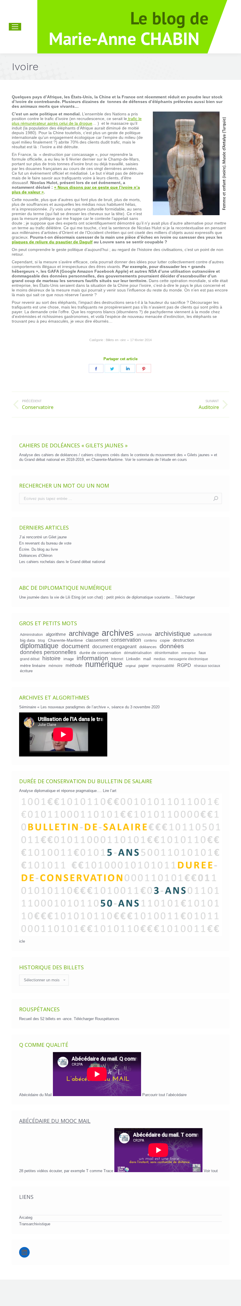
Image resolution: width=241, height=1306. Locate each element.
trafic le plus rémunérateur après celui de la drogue (77, 121)
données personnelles (48, 652)
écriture (26, 671)
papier (143, 665)
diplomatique (39, 645)
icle (22, 941)
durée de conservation (100, 652)
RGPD (184, 665)
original (130, 666)
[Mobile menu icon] (15, 27)
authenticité (202, 634)
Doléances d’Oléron (35, 555)
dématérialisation (138, 653)
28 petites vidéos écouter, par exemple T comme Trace (66, 1171)
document (75, 646)
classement (97, 640)
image (68, 659)
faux (202, 653)
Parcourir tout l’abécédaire (164, 1095)
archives (118, 633)
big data (27, 640)
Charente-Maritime (65, 640)
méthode (74, 665)
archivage (84, 633)
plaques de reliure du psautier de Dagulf (52, 242)
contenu (150, 640)
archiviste (144, 634)
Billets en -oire (116, 340)
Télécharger (185, 597)
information (92, 658)
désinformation (166, 653)
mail (147, 658)
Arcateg (25, 1217)
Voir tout (211, 1171)
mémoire (55, 666)
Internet (117, 659)
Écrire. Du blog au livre (38, 549)
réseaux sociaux (207, 666)
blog (41, 640)
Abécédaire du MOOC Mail (55, 1120)
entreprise (188, 653)
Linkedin (133, 659)
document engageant (114, 646)
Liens (26, 1197)
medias (159, 659)
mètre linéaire (33, 665)
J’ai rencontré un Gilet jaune (43, 537)
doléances (148, 647)
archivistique (172, 633)
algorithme (56, 634)
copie (165, 640)
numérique (104, 664)
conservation (126, 640)
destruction (183, 640)
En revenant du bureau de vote (45, 543)
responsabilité (163, 666)
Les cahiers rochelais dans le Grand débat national (62, 562)
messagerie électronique (188, 659)
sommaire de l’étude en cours (162, 459)
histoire (51, 658)
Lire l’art (109, 790)
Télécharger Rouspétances (96, 1019)
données (172, 646)
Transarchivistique (34, 1224)
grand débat (29, 659)
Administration (31, 634)
